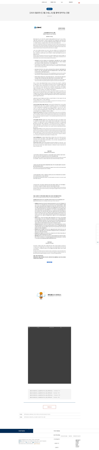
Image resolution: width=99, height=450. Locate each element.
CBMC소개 (44, 2)
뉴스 (62, 2)
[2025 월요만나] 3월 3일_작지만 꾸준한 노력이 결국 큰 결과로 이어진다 (37, 414)
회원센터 (71, 2)
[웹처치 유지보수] (37, 443)
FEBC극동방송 (57, 431)
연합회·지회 (53, 2)
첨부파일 (49, 262)
